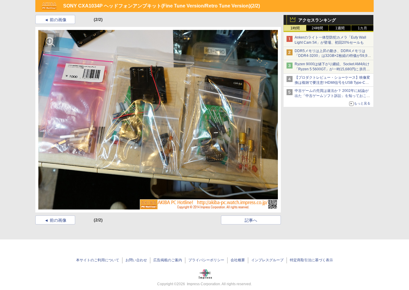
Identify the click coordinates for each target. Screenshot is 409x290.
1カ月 (362, 28)
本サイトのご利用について (97, 260)
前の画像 (58, 19)
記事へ (251, 220)
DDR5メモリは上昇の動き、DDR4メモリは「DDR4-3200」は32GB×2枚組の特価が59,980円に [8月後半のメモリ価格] (333, 56)
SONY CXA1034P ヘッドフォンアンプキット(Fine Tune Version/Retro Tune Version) (156, 5)
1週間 (340, 28)
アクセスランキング (317, 20)
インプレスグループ (267, 260)
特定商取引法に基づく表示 (311, 260)
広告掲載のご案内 (167, 260)
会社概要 (238, 260)
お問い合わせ (136, 260)
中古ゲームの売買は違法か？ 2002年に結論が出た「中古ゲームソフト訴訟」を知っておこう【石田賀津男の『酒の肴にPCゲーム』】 (332, 96)
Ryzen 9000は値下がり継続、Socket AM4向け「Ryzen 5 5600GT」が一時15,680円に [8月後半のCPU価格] (332, 69)
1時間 (295, 28)
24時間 (317, 28)
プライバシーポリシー (206, 260)
